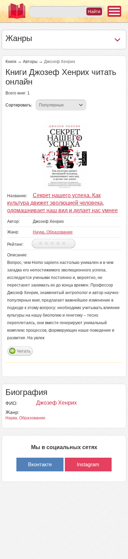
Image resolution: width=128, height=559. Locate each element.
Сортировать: (18, 105)
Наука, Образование (53, 232)
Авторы (30, 61)
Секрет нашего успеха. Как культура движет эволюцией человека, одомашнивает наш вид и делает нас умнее (62, 202)
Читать (23, 351)
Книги (10, 61)
